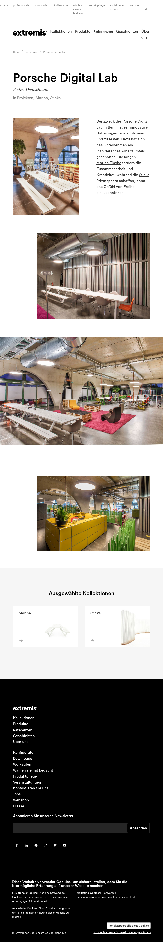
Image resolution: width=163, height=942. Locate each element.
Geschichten (127, 31)
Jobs (17, 794)
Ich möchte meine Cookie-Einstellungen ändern (122, 932)
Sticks (144, 175)
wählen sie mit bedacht (78, 9)
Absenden (138, 828)
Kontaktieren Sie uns (30, 788)
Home (16, 52)
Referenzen (103, 31)
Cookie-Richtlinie (55, 933)
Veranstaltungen (27, 782)
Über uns (20, 741)
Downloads (40, 5)
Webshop (134, 5)
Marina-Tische (108, 163)
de (146, 9)
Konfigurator (24, 752)
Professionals (21, 5)
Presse (18, 806)
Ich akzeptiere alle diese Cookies (129, 925)
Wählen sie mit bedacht (33, 770)
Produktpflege (96, 5)
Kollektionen (61, 31)
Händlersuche (60, 5)
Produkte (82, 31)
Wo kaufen (22, 764)
